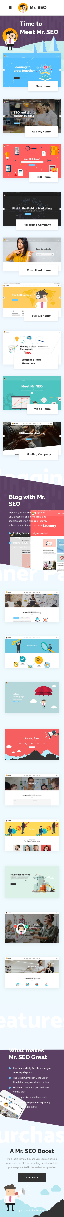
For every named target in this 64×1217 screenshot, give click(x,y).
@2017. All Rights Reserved (32, 1210)
